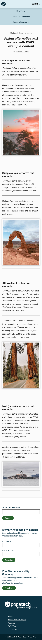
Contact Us (12, 629)
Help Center (21, 11)
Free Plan (9, 588)
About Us (11, 623)
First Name (6, 541)
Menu (37, 4)
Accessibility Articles (21, 22)
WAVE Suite (12, 626)
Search (8, 518)
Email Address (8, 550)
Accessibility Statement (17, 619)
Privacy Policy (32, 637)
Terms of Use (22, 637)
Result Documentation (21, 16)
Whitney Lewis (22, 51)
